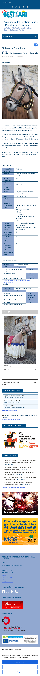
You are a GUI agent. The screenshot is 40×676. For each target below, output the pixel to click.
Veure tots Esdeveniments (9, 411)
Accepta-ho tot (20, 662)
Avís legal (4, 575)
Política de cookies (6, 580)
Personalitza (20, 667)
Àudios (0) (7, 369)
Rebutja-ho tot (20, 672)
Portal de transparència (7, 582)
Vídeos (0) (7, 366)
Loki (34, 382)
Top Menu (8, 2)
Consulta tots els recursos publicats (13, 487)
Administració (21, 57)
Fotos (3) (7, 312)
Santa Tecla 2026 (9, 406)
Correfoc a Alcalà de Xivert (12, 401)
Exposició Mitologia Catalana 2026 (14, 396)
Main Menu (8, 36)
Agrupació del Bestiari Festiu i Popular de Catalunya (21, 23)
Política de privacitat (7, 577)
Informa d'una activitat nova (11, 419)
